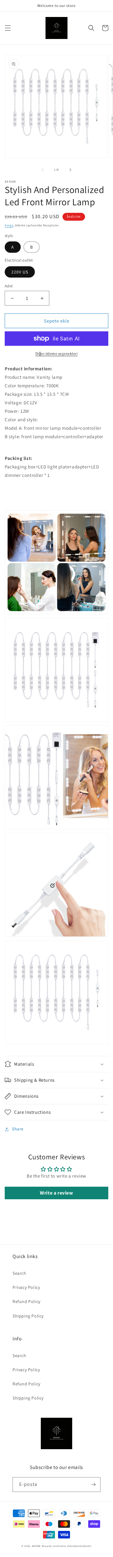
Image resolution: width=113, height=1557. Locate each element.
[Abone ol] (93, 1484)
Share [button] (18, 1129)
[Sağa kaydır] (70, 170)
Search (19, 1273)
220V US (19, 272)
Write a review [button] (56, 1193)
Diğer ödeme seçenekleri (56, 353)
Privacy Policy (26, 1287)
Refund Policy (26, 1301)
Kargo (9, 225)
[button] (8, 28)
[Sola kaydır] (43, 170)
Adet (9, 286)
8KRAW (36, 1546)
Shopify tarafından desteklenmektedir (67, 1546)
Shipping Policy (28, 1316)
